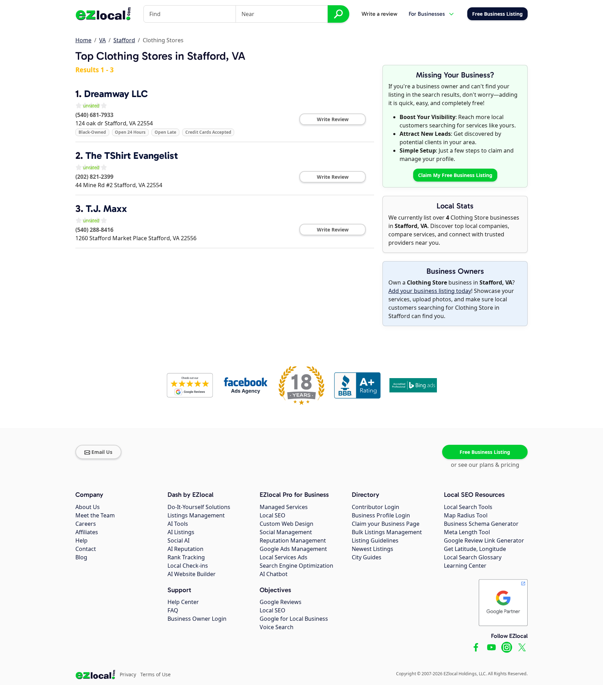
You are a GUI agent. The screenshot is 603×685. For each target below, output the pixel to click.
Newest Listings (372, 549)
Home (83, 40)
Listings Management (196, 515)
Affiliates (86, 532)
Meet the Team (95, 515)
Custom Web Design (286, 524)
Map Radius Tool (465, 515)
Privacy (128, 674)
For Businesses (427, 13)
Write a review (379, 13)
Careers (85, 524)
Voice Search (276, 627)
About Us (87, 507)
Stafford (124, 40)
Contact (85, 549)
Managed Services (284, 507)
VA (102, 40)
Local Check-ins (188, 565)
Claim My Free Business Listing (455, 175)
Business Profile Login (381, 515)
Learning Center (465, 565)
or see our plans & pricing (485, 465)
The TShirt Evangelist (131, 155)
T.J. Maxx (106, 208)
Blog (81, 557)
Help (81, 540)
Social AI (178, 540)
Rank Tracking (186, 557)
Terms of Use (155, 674)
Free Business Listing (485, 452)
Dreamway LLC (116, 94)
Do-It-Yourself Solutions (199, 507)
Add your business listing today (429, 291)
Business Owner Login (197, 619)
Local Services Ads (283, 557)
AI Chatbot (274, 574)
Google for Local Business (294, 619)
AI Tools (178, 524)
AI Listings (181, 532)
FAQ (173, 610)
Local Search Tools (468, 507)
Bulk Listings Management (387, 532)
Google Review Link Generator (484, 540)
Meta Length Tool (467, 532)
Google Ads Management (293, 549)
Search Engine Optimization (296, 565)
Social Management (286, 532)
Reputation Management (293, 540)
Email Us (101, 452)
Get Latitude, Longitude (475, 549)
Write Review (333, 119)
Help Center (183, 602)
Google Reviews (281, 602)
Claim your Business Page (385, 524)
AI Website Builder (192, 574)
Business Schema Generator (481, 524)
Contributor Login (375, 507)
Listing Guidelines (375, 540)
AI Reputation (185, 549)
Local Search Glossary (472, 557)
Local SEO (272, 515)
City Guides (366, 557)
